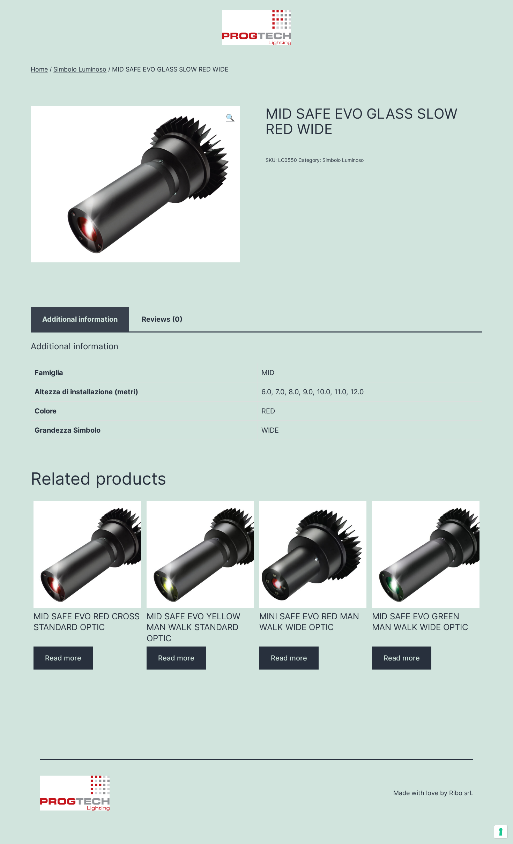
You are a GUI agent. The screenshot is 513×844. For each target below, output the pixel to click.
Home (39, 69)
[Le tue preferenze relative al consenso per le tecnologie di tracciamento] (500, 831)
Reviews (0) (162, 319)
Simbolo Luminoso (79, 69)
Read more (63, 658)
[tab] (80, 319)
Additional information (80, 319)
